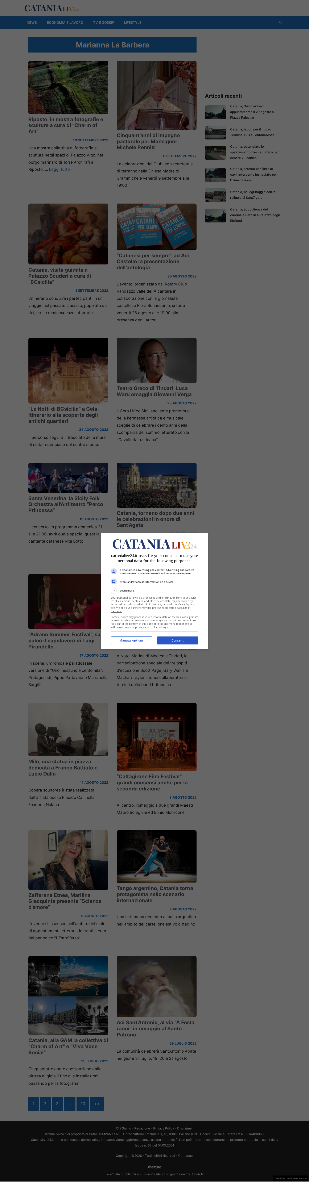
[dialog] (154, 591)
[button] (154, 591)
